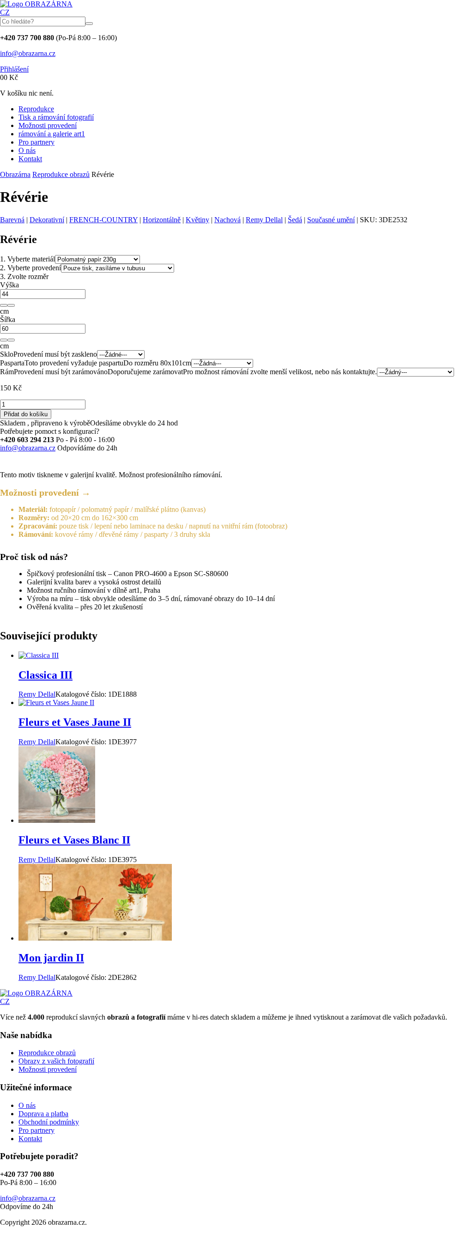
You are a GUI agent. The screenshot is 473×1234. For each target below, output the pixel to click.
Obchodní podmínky (48, 1122)
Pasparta (12, 363)
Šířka (7, 319)
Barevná (12, 220)
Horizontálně (162, 220)
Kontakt (30, 159)
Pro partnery (36, 142)
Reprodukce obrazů (61, 174)
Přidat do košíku (26, 414)
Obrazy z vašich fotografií (56, 1061)
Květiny (197, 220)
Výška (9, 285)
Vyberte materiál (27, 259)
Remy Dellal (264, 220)
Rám (7, 372)
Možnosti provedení (47, 125)
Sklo (6, 354)
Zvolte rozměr (24, 276)
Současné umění (331, 220)
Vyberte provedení (30, 268)
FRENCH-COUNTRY (103, 220)
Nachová (227, 220)
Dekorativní (47, 220)
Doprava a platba (43, 1114)
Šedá (295, 220)
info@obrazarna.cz (27, 53)
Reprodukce (36, 109)
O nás (27, 150)
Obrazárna (15, 174)
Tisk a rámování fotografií (56, 117)
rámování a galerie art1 (51, 134)
